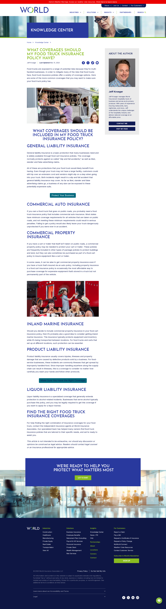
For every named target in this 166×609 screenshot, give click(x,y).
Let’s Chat (83, 478)
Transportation (48, 547)
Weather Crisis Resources (123, 547)
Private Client (71, 547)
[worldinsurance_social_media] (123, 597)
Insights (107, 12)
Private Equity (48, 541)
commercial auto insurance (72, 214)
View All (46, 550)
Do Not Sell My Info (98, 571)
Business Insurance (73, 532)
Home (29, 42)
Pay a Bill (117, 535)
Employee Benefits (73, 535)
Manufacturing (48, 538)
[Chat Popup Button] (159, 601)
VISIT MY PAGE (122, 129)
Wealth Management (73, 550)
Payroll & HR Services (74, 541)
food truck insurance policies (45, 75)
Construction (47, 532)
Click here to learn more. (106, 2)
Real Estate (47, 544)
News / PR (94, 535)
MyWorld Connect (120, 544)
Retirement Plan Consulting (76, 538)
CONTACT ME (122, 123)
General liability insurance (38, 153)
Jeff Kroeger (31, 63)
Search (140, 12)
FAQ (91, 538)
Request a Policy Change (123, 541)
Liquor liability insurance (38, 396)
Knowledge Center (42, 42)
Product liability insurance (38, 356)
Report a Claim (119, 532)
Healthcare (47, 535)
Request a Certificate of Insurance (126, 538)
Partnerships (125, 12)
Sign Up (126, 561)
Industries (74, 12)
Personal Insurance (73, 544)
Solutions (91, 12)
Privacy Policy (82, 571)
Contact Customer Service (123, 550)
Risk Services (71, 553)
